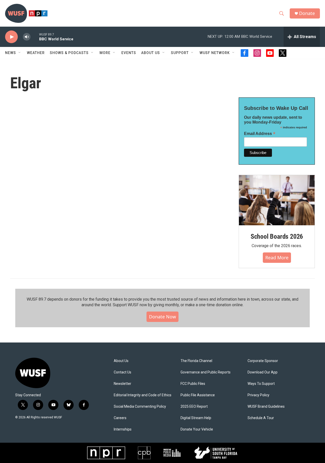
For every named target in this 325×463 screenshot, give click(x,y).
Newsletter (122, 384)
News (10, 53)
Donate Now (162, 317)
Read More (276, 257)
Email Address (259, 133)
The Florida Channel (196, 361)
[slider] (35, 36)
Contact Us (122, 372)
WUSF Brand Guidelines (266, 406)
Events (128, 53)
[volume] (26, 37)
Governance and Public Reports (206, 372)
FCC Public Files (193, 384)
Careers (120, 418)
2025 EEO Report (194, 406)
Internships (123, 429)
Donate (307, 13)
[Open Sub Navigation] (20, 53)
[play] (11, 37)
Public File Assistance (198, 395)
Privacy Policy (258, 395)
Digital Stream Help (196, 418)
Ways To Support (261, 384)
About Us (121, 361)
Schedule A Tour (261, 418)
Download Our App (263, 372)
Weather (36, 53)
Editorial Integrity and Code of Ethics (142, 395)
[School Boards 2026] (277, 200)
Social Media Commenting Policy (140, 406)
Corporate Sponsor (263, 361)
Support (180, 53)
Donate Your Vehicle (197, 429)
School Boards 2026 (277, 236)
